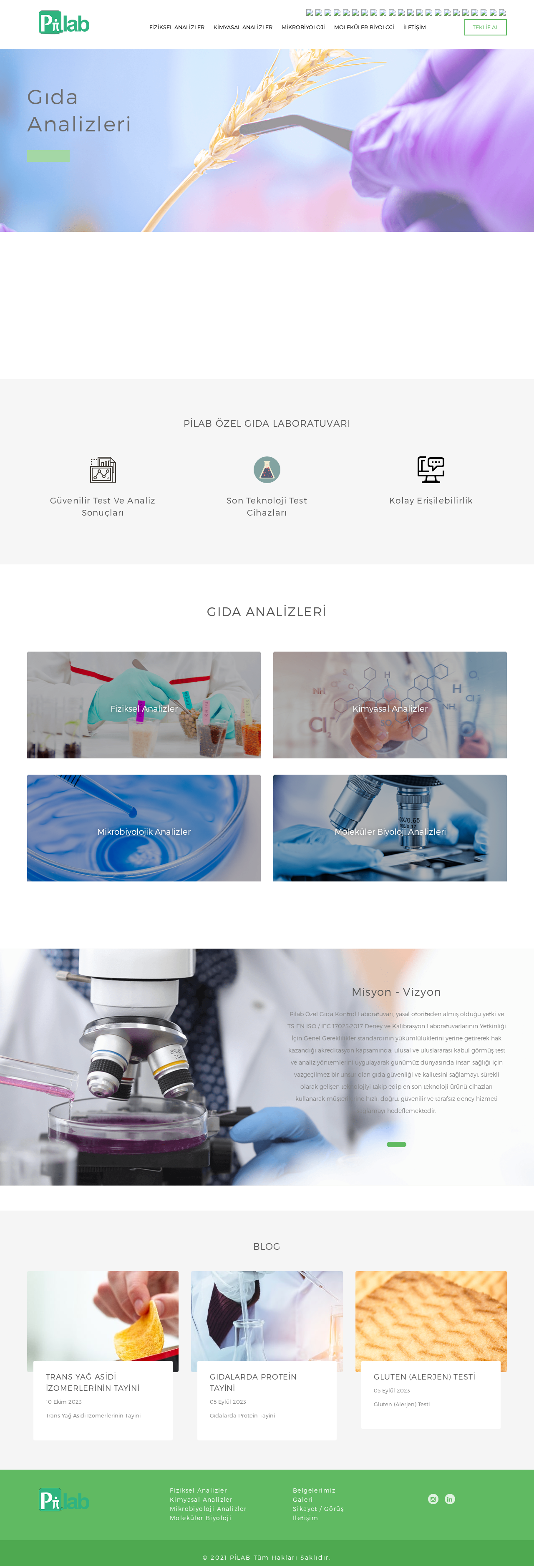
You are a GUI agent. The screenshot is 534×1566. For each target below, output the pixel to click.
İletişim (305, 1517)
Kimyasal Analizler (201, 1499)
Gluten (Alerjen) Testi (425, 1376)
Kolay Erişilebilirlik (431, 500)
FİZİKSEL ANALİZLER (176, 27)
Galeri (303, 1499)
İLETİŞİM (414, 27)
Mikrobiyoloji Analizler (208, 1508)
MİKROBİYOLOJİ (303, 27)
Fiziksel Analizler (198, 1490)
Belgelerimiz (314, 1490)
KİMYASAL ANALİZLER (243, 27)
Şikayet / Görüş (318, 1508)
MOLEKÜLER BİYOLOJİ (364, 27)
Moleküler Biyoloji (201, 1517)
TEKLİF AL (486, 27)
